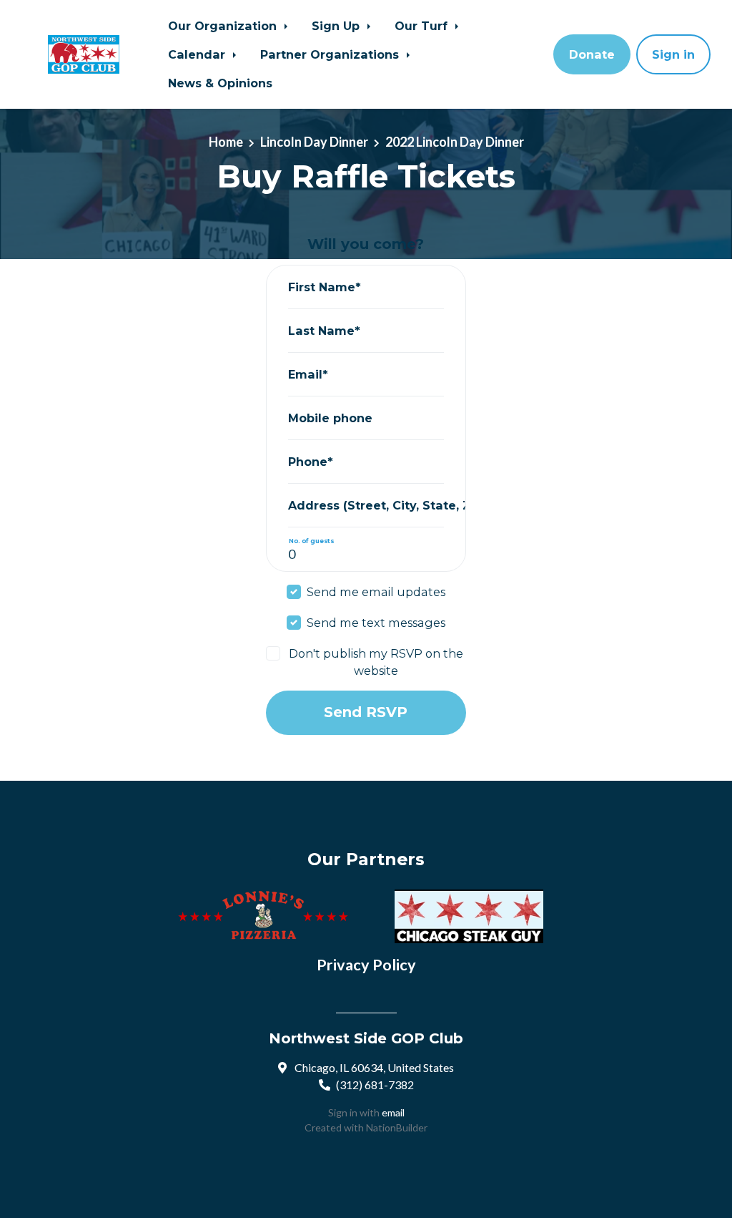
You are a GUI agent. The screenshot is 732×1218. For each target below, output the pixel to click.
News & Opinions (220, 83)
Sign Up (337, 26)
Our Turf (423, 26)
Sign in (673, 54)
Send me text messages (376, 622)
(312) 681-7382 (375, 1084)
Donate (592, 54)
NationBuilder (396, 1127)
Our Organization (224, 26)
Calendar (198, 54)
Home (226, 142)
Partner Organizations (331, 54)
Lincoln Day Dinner (314, 142)
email (393, 1112)
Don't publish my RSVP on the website (376, 662)
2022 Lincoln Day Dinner (454, 142)
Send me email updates (376, 592)
